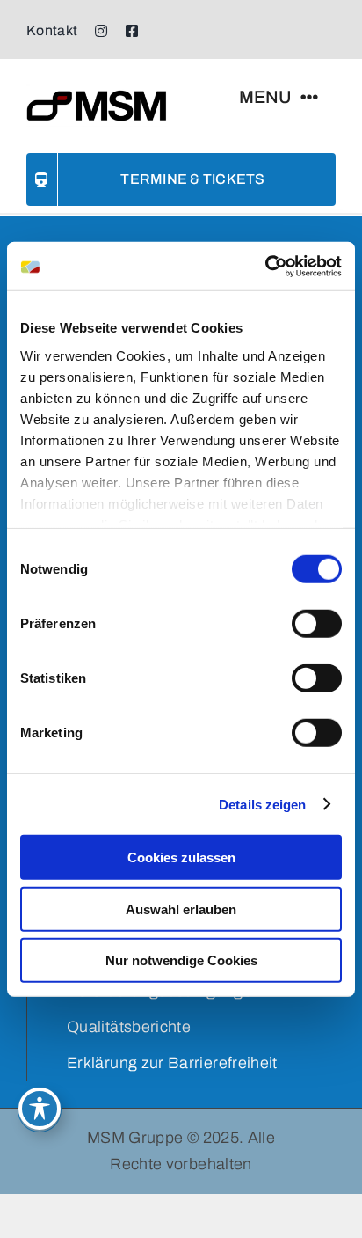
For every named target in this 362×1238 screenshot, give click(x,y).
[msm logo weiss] (97, 91)
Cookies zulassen (181, 857)
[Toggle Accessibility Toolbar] (39, 1109)
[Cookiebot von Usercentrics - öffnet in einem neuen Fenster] (265, 265)
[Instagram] (101, 31)
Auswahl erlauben (181, 908)
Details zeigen (262, 803)
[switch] (317, 624)
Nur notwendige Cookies (181, 960)
